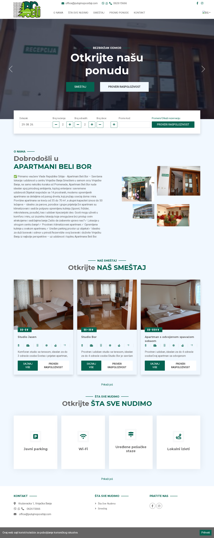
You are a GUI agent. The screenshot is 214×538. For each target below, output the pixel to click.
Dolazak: (24, 118)
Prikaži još (107, 385)
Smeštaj (98, 13)
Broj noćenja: (59, 118)
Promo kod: (125, 118)
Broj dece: (102, 118)
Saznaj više (27, 365)
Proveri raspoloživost (122, 87)
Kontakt (139, 13)
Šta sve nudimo (78, 13)
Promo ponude (119, 13)
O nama (58, 13)
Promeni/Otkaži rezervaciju (166, 118)
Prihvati (205, 533)
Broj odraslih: (81, 118)
